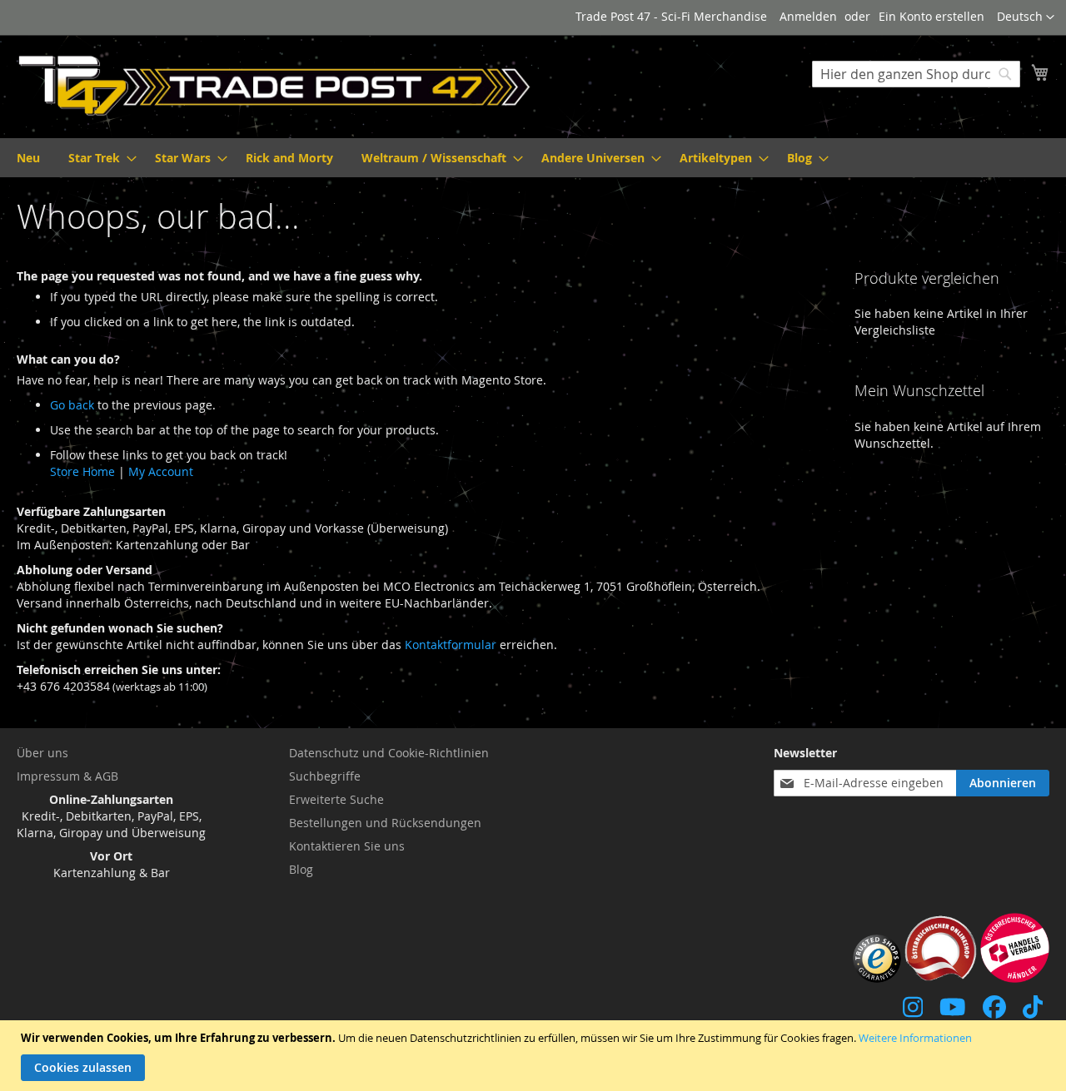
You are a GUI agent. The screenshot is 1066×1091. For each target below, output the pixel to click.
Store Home (82, 471)
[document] (535, 1055)
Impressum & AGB (67, 776)
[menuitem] (28, 157)
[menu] (533, 157)
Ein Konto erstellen (931, 16)
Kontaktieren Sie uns (347, 846)
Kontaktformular (450, 644)
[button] (1025, 17)
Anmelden (808, 16)
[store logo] (275, 85)
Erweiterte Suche (336, 799)
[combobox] (916, 74)
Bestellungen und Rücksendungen (385, 823)
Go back (72, 405)
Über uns (42, 753)
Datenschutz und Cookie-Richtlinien (389, 753)
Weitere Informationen (915, 1037)
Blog (301, 869)
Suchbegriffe (325, 776)
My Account (160, 471)
